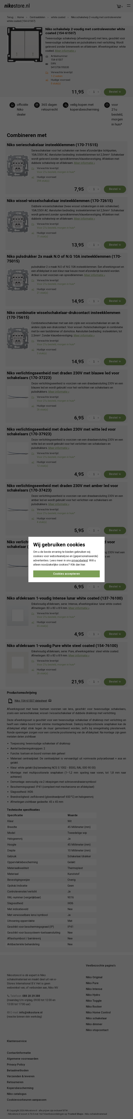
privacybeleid (80, 560)
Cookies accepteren (66, 574)
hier (83, 564)
